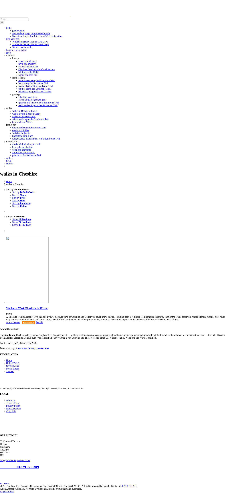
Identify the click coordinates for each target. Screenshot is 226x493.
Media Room (12, 368)
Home (9, 360)
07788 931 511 (129, 486)
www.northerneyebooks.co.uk (33, 348)
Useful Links (12, 366)
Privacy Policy (13, 405)
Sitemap (10, 371)
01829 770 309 (28, 467)
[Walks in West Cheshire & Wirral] (116, 270)
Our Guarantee (13, 408)
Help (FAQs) (12, 363)
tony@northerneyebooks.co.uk (15, 460)
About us (10, 400)
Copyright (11, 411)
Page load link (7, 491)
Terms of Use (12, 403)
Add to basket (13, 322)
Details (39, 322)
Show (21, 219)
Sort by (23, 192)
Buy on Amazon (28, 322)
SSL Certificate (4, 483)
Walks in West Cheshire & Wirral (27, 308)
